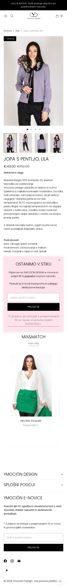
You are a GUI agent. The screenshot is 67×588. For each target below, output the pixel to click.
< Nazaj (9, 38)
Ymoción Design (23, 581)
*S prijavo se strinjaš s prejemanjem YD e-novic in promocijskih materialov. (33, 319)
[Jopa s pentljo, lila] (33, 81)
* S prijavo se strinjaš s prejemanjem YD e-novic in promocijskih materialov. (32, 525)
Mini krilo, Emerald (31, 421)
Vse (17, 30)
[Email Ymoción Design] (20, 561)
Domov (8, 30)
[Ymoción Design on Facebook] (7, 561)
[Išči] (12, 16)
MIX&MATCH (33, 337)
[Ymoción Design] (33, 16)
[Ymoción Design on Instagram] (14, 561)
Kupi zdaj (33, 343)
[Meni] (5, 16)
